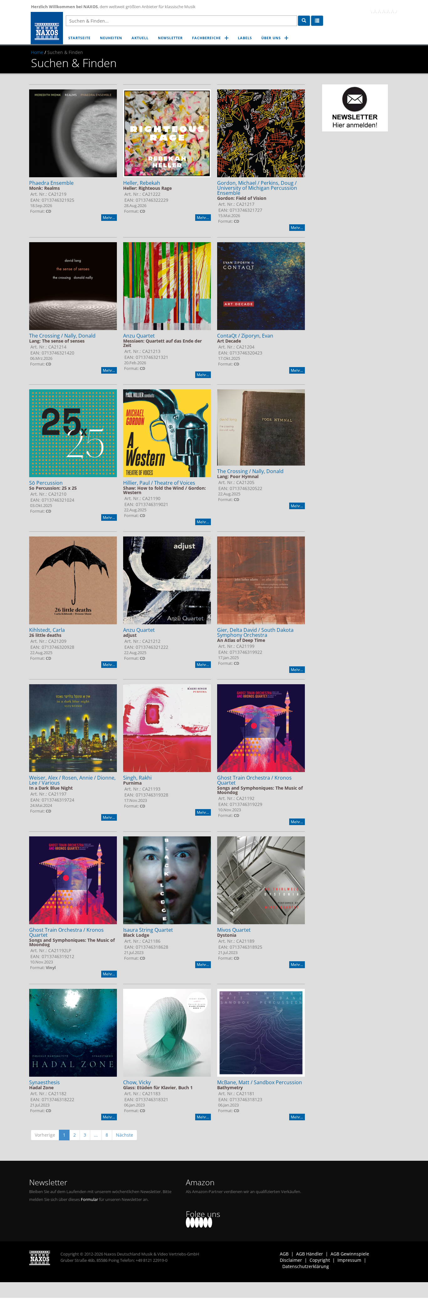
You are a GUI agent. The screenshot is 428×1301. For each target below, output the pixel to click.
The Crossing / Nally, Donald (62, 335)
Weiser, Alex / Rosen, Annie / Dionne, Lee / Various (72, 780)
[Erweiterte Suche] (317, 20)
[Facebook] (373, 8)
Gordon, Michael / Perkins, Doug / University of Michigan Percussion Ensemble (257, 187)
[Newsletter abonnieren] (355, 107)
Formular (89, 1199)
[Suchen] (304, 20)
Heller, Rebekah (141, 182)
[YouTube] (381, 8)
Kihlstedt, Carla (47, 630)
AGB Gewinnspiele (350, 1254)
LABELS (245, 37)
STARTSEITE (79, 37)
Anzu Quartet (139, 335)
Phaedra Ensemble (51, 182)
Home (37, 52)
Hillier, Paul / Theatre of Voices (159, 482)
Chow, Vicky (137, 1082)
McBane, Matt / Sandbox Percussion (259, 1082)
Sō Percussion (46, 482)
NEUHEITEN (111, 37)
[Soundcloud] (386, 8)
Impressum (349, 1260)
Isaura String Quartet (148, 929)
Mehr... (109, 217)
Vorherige (45, 1135)
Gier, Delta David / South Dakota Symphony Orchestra (255, 632)
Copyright (320, 1260)
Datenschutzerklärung (305, 1266)
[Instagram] (390, 8)
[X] (377, 8)
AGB (284, 1254)
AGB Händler (309, 1254)
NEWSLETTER (170, 37)
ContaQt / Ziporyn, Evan (245, 335)
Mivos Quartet (234, 929)
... (96, 1135)
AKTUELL (140, 37)
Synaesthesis (44, 1082)
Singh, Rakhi (137, 777)
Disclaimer (291, 1260)
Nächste (124, 1135)
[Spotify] (395, 8)
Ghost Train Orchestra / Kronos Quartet (254, 780)
